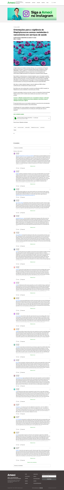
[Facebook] (42, 488)
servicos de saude (21, 127)
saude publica (27, 127)
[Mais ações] (49, 153)
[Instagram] (40, 488)
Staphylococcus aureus (35, 127)
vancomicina (42, 127)
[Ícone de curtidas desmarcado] (16, 168)
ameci (15, 127)
